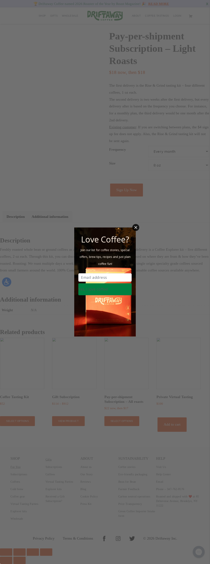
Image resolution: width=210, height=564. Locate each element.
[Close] (135, 227)
